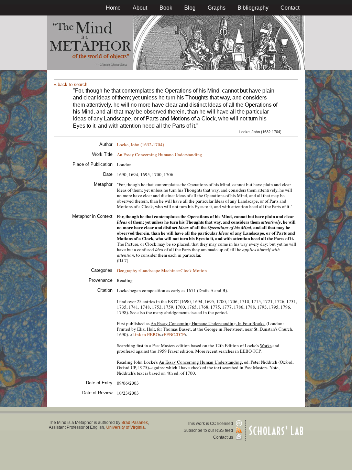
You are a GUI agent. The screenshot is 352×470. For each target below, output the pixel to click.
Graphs (217, 8)
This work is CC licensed (210, 423)
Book (166, 8)
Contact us (223, 437)
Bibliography (253, 8)
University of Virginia (125, 427)
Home (113, 8)
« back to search (70, 84)
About (140, 8)
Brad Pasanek (134, 422)
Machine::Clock (176, 270)
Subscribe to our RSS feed (209, 430)
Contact (289, 8)
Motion (200, 270)
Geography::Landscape (138, 270)
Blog (190, 8)
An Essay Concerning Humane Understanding (159, 154)
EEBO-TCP (174, 334)
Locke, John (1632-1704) (140, 144)
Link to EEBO (145, 334)
